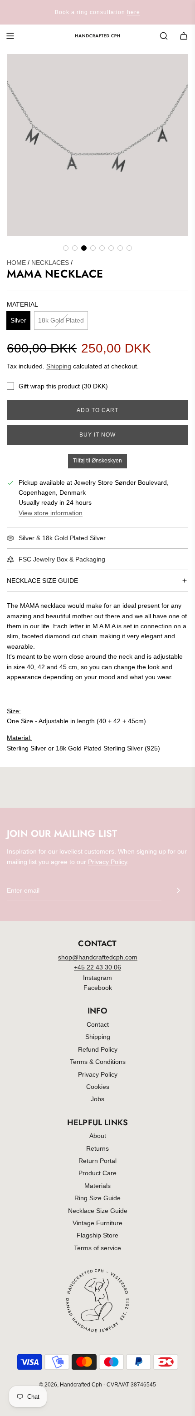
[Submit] (178, 890)
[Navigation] (10, 36)
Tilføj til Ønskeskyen (97, 460)
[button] (65, 248)
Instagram (97, 977)
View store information (51, 513)
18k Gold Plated (61, 320)
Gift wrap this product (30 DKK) (63, 386)
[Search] (164, 36)
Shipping (58, 366)
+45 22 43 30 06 (97, 967)
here (133, 12)
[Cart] (184, 36)
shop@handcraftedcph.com (97, 957)
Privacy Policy (107, 861)
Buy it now (97, 435)
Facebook (97, 987)
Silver (18, 320)
